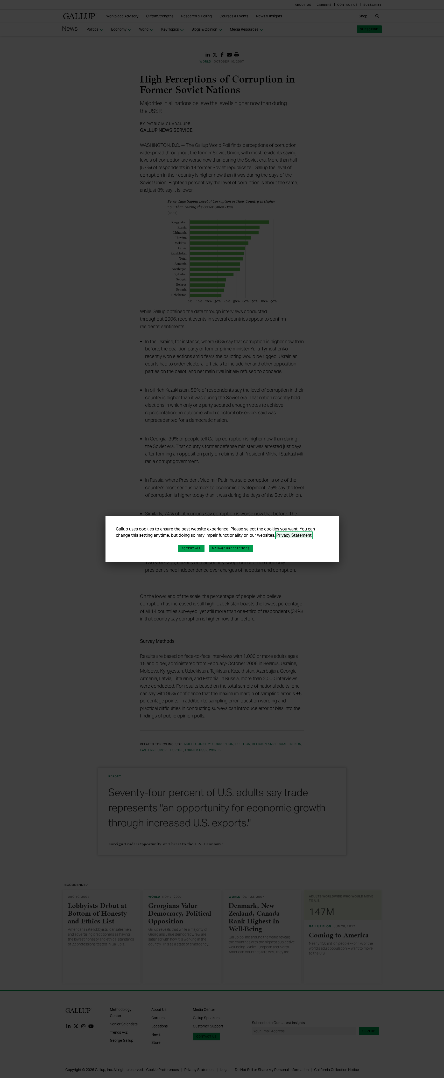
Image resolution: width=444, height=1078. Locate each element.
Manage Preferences (231, 548)
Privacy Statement (294, 535)
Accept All (191, 548)
